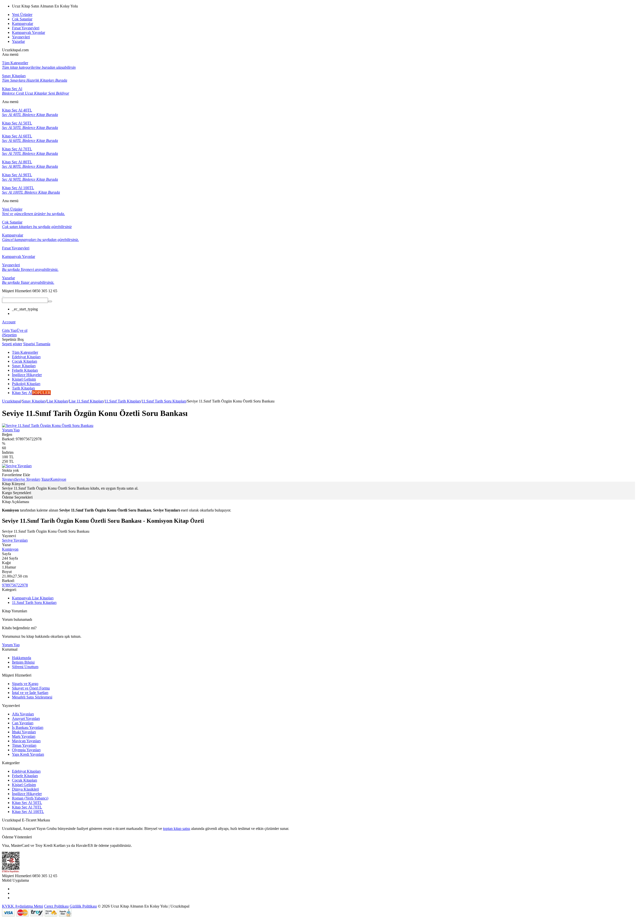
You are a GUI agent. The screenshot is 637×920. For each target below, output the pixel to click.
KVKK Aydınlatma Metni (22, 906)
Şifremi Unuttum (25, 667)
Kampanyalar (22, 23)
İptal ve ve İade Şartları (30, 692)
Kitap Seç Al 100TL (28, 811)
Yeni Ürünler (22, 14)
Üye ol (22, 330)
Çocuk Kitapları (24, 780)
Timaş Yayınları (24, 745)
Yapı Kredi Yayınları (28, 754)
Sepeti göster (12, 344)
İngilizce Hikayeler (27, 794)
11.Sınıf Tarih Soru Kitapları (164, 401)
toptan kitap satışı (176, 828)
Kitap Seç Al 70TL (27, 807)
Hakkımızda (21, 658)
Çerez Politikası (56, 906)
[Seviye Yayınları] (17, 466)
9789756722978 (15, 585)
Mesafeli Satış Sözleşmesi (32, 697)
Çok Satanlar (22, 19)
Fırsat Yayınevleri (25, 28)
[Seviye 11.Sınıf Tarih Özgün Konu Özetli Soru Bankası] (47, 425)
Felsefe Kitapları (25, 776)
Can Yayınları (22, 723)
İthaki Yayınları (24, 732)
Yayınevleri (21, 37)
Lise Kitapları (57, 401)
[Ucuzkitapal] (3, 295)
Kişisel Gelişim (24, 785)
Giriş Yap (9, 330)
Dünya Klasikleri (25, 789)
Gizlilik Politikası (83, 906)
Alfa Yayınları (23, 714)
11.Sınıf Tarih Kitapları (123, 401)
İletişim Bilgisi (23, 662)
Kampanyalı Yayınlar (28, 32)
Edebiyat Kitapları (26, 771)
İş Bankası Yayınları (27, 727)
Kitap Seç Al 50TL (27, 803)
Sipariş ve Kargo (25, 684)
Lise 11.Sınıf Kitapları (86, 401)
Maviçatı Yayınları (26, 741)
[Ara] (50, 301)
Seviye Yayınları (15, 540)
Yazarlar (18, 41)
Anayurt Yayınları (26, 718)
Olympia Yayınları (26, 750)
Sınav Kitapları (34, 401)
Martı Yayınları (23, 736)
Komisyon (10, 549)
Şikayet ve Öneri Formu (31, 688)
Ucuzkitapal (11, 401)
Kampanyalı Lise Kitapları (32, 598)
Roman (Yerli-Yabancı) (30, 798)
